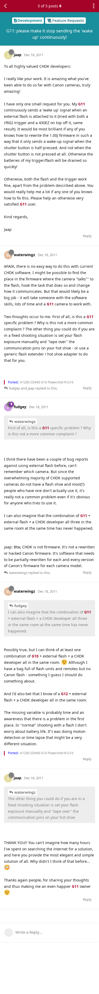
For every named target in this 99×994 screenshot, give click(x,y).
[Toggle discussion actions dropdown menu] (93, 6)
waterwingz (25, 421)
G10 (35, 656)
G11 (81, 103)
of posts (48, 5)
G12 (64, 693)
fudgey (20, 605)
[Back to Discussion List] (5, 6)
